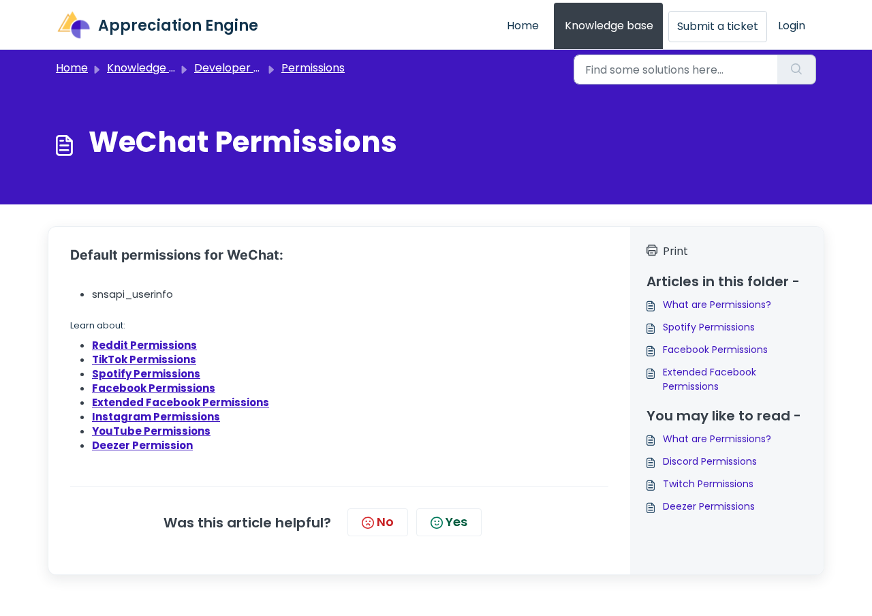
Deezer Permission (142, 445)
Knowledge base (609, 25)
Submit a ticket (717, 26)
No (385, 521)
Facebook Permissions (153, 388)
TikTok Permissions (144, 359)
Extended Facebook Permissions (180, 402)
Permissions (313, 68)
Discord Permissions (710, 461)
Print (675, 251)
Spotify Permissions (709, 327)
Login (791, 25)
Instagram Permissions (156, 417)
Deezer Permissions (709, 506)
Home (523, 25)
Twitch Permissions (708, 484)
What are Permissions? (717, 304)
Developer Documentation (266, 68)
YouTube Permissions (151, 431)
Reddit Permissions (144, 345)
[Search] (796, 69)
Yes (456, 521)
